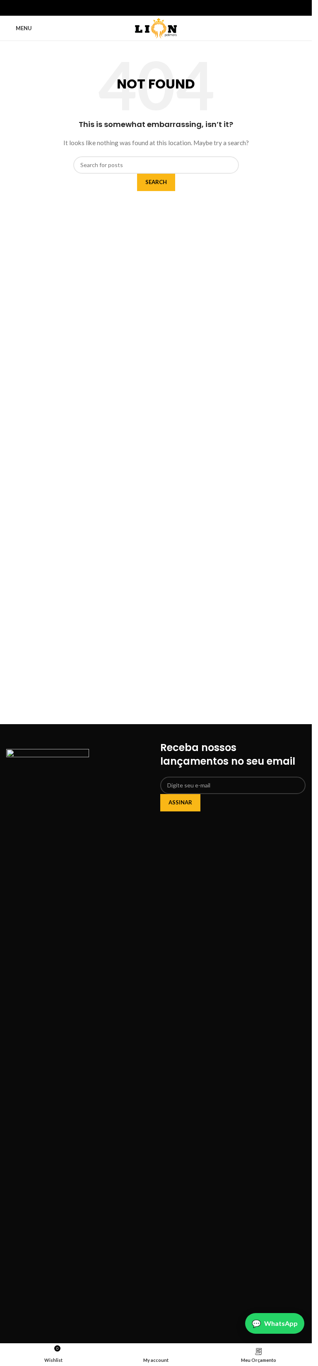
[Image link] (47, 1058)
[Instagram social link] (151, 8)
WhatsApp (281, 1323)
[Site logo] (156, 27)
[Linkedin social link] (161, 8)
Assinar (180, 802)
